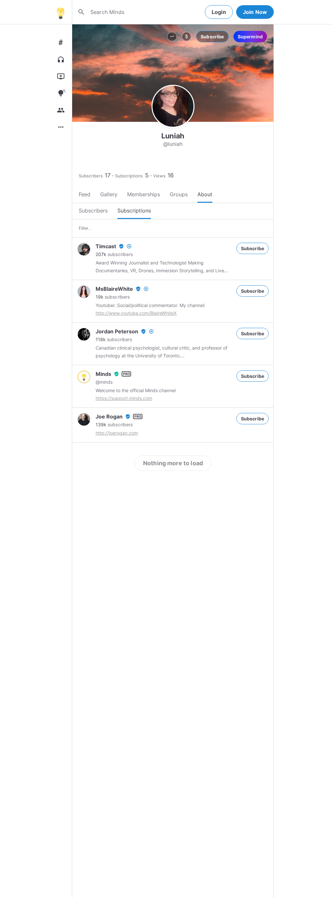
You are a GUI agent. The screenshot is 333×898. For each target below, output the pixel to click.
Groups (179, 194)
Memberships (143, 194)
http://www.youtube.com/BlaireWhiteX (136, 313)
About (204, 194)
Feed (84, 194)
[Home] (60, 12)
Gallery (108, 194)
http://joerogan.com (117, 433)
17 (108, 175)
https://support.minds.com (124, 398)
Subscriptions (129, 175)
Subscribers (91, 175)
